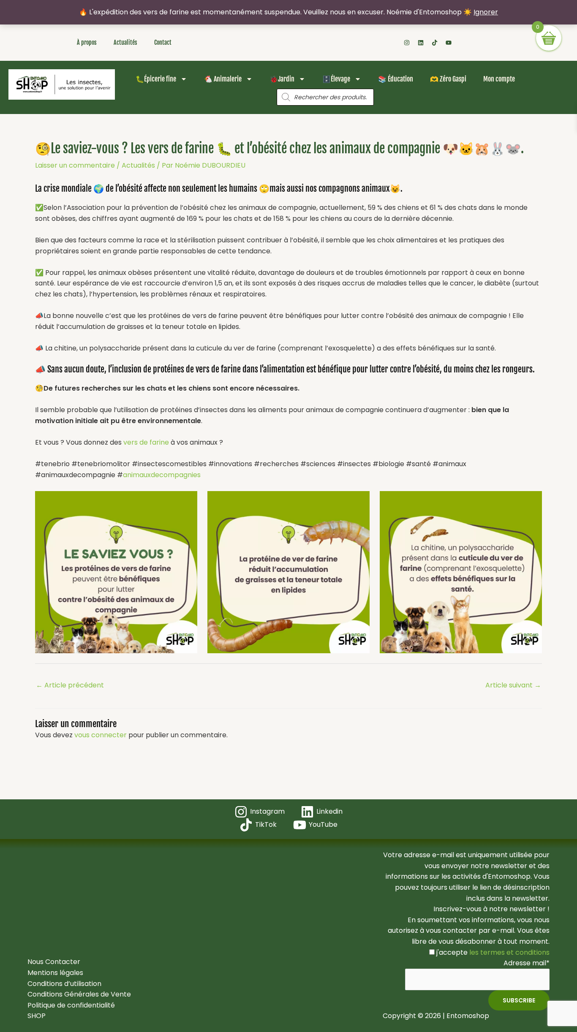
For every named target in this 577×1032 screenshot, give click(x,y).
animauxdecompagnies (162, 475)
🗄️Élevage (336, 79)
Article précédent (70, 685)
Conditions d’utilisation (64, 984)
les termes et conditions (509, 952)
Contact (162, 42)
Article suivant (513, 685)
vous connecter (100, 735)
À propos (87, 42)
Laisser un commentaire (75, 165)
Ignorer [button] (486, 12)
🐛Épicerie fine (156, 79)
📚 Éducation (395, 79)
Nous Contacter (53, 962)
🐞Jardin (281, 79)
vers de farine (146, 442)
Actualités (125, 42)
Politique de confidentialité (71, 1005)
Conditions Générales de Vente (79, 994)
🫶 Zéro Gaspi (448, 79)
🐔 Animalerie (223, 79)
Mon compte (499, 79)
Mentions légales (55, 973)
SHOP (36, 1016)
